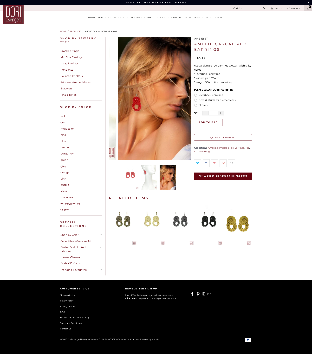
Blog (209, 17)
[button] (223, 137)
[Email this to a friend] (231, 163)
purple (64, 184)
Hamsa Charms (70, 257)
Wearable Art (141, 17)
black (63, 134)
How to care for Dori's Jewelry (74, 317)
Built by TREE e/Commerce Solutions (120, 339)
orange (65, 172)
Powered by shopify (149, 339)
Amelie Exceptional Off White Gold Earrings (151, 225)
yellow (64, 209)
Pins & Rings (68, 94)
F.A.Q (62, 312)
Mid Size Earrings (71, 57)
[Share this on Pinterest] (214, 163)
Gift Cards (161, 17)
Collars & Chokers (71, 76)
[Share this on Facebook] (206, 163)
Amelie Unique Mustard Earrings (237, 225)
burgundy (67, 153)
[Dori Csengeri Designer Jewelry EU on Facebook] (192, 294)
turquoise (66, 197)
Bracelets (66, 88)
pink (63, 178)
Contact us (180, 17)
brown (64, 147)
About (219, 17)
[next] (186, 98)
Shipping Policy (67, 295)
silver (63, 191)
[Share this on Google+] (223, 163)
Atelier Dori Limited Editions (73, 249)
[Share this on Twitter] (197, 163)
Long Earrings (69, 63)
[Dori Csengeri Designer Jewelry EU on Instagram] (203, 294)
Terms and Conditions (71, 323)
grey (63, 166)
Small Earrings (69, 51)
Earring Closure (67, 306)
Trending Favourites (73, 269)
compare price (225, 147)
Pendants (66, 69)
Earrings (239, 147)
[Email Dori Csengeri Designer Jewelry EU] (209, 294)
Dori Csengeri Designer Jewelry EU (84, 339)
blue (63, 141)
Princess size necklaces (75, 82)
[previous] (113, 98)
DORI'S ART (106, 17)
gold (63, 122)
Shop (122, 17)
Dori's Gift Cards (70, 263)
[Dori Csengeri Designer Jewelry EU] (26, 14)
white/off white (70, 203)
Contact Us (65, 328)
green (64, 159)
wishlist (296, 8)
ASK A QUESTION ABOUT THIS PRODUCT (223, 176)
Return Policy (66, 301)
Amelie (212, 147)
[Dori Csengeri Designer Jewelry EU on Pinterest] (198, 294)
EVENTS (198, 17)
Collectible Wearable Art (75, 241)
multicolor (67, 128)
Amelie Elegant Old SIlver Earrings (180, 225)
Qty (196, 112)
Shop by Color (69, 234)
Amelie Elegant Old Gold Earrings (123, 225)
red (62, 116)
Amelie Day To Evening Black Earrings (208, 225)
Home (92, 17)
